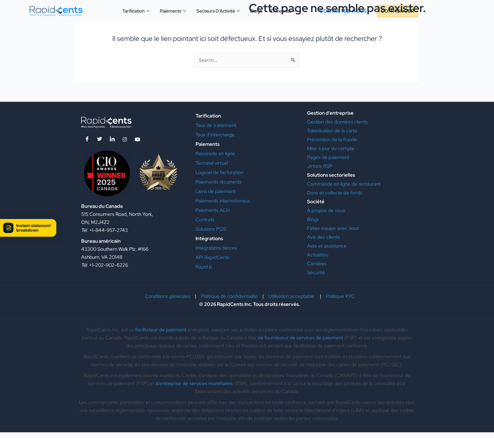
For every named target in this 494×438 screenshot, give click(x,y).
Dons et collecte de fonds (335, 193)
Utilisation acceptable (291, 296)
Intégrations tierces (216, 248)
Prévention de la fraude (332, 139)
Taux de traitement (216, 125)
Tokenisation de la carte (332, 131)
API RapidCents (213, 257)
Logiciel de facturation (219, 172)
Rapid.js (204, 267)
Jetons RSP (319, 166)
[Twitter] (99, 139)
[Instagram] (124, 139)
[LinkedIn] (112, 139)
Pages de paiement (328, 157)
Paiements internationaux (223, 201)
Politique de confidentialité (229, 296)
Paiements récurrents (219, 182)
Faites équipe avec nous (333, 228)
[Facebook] (87, 139)
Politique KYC (340, 296)
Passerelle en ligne (215, 153)
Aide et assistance (327, 246)
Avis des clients (323, 237)
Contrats (205, 219)
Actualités (317, 255)
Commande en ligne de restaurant (344, 184)
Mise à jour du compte (330, 148)
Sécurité (316, 272)
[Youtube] (137, 139)
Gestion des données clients (337, 122)
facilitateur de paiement (160, 329)
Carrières (317, 263)
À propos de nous (326, 210)
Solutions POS (211, 229)
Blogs (313, 219)
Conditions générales (167, 296)
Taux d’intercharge (215, 135)
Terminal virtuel (212, 163)
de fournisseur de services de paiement (300, 338)
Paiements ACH (213, 210)
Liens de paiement (216, 191)
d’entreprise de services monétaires (194, 383)
